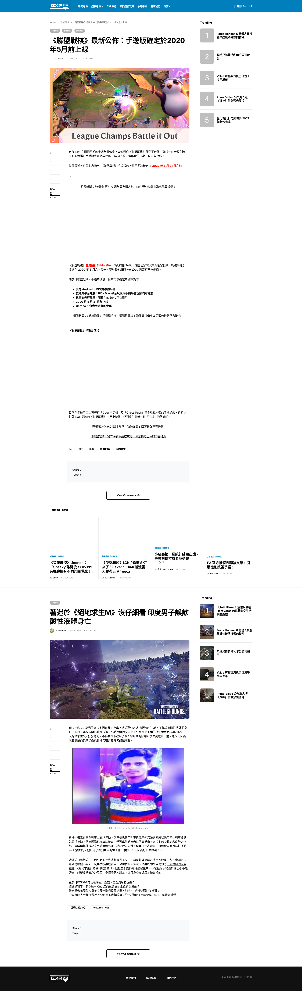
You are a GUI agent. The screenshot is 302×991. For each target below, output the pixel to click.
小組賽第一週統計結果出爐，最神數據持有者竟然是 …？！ (176, 558)
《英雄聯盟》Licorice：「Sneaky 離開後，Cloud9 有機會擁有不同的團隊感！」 (72, 567)
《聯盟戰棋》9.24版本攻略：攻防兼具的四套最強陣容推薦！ (128, 426)
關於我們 (131, 977)
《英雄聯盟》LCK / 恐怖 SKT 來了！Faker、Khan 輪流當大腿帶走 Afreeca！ (124, 567)
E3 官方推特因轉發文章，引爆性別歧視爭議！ (228, 565)
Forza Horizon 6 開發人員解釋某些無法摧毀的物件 (234, 35)
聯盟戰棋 (64, 22)
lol (70, 449)
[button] (239, 6)
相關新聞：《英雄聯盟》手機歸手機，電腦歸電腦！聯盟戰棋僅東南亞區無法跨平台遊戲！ (128, 315)
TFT (80, 449)
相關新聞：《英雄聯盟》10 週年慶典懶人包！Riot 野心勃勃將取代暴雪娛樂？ (128, 186)
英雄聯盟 (79, 31)
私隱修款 (151, 977)
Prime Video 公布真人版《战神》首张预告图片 (232, 98)
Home (53, 22)
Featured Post (101, 907)
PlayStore (110, 297)
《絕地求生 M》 (78, 907)
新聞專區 (53, 556)
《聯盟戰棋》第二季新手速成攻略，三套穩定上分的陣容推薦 (128, 436)
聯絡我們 (171, 977)
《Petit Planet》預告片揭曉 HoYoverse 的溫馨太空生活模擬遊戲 (234, 611)
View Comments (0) (128, 495)
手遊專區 (54, 31)
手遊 (91, 449)
